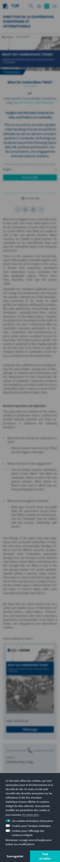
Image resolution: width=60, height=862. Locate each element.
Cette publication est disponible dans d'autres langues (30, 164)
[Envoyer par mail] (33, 209)
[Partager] (41, 209)
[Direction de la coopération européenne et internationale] (15, 6)
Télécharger (30, 729)
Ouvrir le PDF (30, 177)
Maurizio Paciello (23, 102)
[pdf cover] (30, 679)
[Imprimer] (25, 209)
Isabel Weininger (44, 102)
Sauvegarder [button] (15, 856)
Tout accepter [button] (45, 856)
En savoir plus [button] (30, 814)
